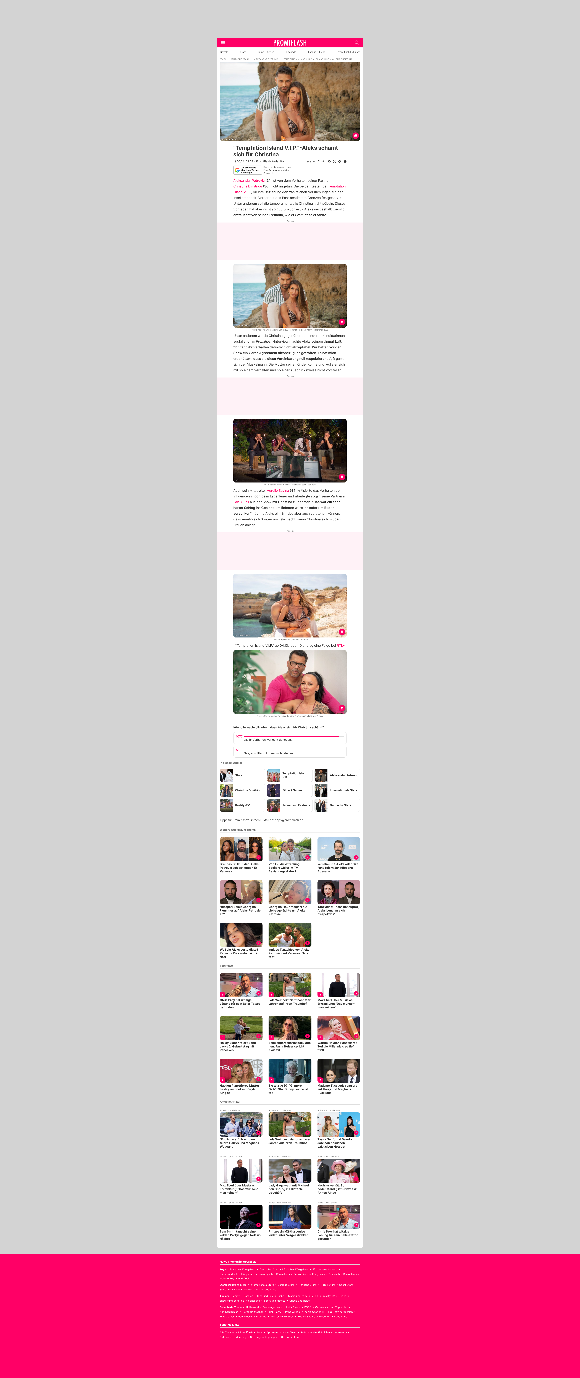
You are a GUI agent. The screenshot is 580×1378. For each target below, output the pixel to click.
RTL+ (341, 645)
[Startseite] (290, 42)
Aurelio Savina (278, 490)
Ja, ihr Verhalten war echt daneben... (268, 739)
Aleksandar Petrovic (249, 180)
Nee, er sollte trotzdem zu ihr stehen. (269, 753)
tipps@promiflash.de (289, 820)
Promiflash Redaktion (270, 161)
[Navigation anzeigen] (223, 42)
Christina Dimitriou (247, 186)
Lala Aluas (241, 502)
